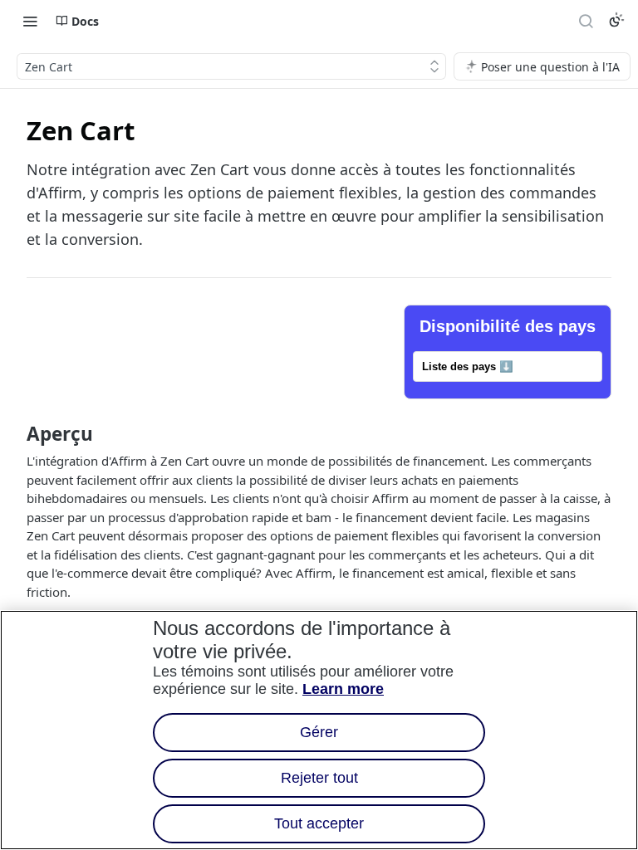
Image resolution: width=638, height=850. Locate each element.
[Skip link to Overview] (15, 434)
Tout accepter (319, 823)
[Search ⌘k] (585, 20)
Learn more (343, 689)
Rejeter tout (319, 777)
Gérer (319, 732)
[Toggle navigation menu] (30, 20)
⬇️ (467, 366)
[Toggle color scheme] (616, 19)
